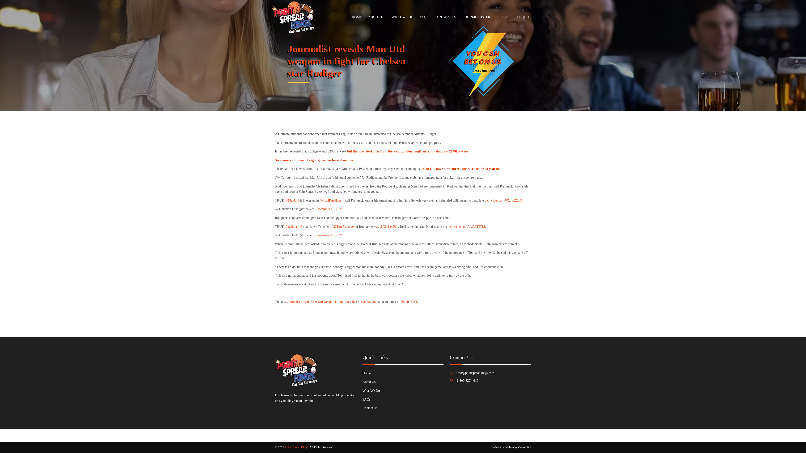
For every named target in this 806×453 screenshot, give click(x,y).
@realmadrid (293, 226)
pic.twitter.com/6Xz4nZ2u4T (504, 200)
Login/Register (476, 17)
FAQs (424, 17)
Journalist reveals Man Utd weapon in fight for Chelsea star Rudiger (332, 301)
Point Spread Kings (296, 447)
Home (357, 17)
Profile (503, 17)
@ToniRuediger (330, 200)
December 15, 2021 (329, 209)
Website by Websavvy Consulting (511, 447)
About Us (376, 17)
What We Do (402, 17)
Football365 (409, 301)
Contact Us (445, 17)
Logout (524, 17)
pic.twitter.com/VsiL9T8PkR (467, 226)
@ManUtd (292, 200)
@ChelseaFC (388, 226)
